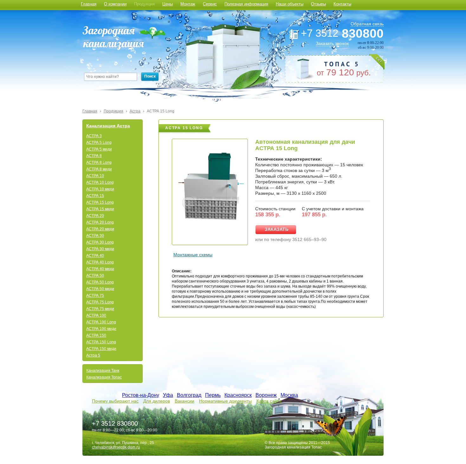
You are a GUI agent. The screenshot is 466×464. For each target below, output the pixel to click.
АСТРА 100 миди (101, 329)
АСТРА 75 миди (100, 309)
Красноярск (238, 395)
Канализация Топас (104, 377)
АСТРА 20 (95, 215)
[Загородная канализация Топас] (123, 38)
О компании (115, 4)
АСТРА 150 (96, 335)
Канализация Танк (102, 370)
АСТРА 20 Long (100, 222)
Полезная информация (246, 4)
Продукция (144, 4)
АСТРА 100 (96, 315)
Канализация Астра (108, 125)
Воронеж (266, 395)
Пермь (213, 395)
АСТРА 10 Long (100, 182)
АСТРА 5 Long (99, 142)
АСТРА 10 (95, 176)
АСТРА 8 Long (99, 162)
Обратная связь (367, 23)
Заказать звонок (332, 43)
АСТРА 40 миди (100, 269)
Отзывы (318, 4)
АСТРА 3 (94, 136)
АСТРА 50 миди (100, 289)
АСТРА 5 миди (99, 149)
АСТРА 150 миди (101, 348)
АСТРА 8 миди (99, 169)
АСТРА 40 (95, 255)
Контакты (342, 4)
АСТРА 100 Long (101, 322)
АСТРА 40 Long (100, 262)
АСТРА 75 (95, 295)
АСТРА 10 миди (100, 189)
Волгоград (189, 395)
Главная (88, 4)
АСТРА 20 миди (100, 229)
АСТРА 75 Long (100, 302)
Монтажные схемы (192, 254)
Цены (167, 4)
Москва (289, 395)
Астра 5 (93, 355)
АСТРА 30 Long (100, 242)
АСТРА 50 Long (100, 282)
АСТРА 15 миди (100, 209)
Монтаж (187, 4)
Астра (135, 111)
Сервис (210, 4)
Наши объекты (289, 4)
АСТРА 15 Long (160, 111)
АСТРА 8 (94, 156)
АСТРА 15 (95, 196)
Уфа (168, 395)
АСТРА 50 (95, 275)
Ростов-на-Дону (140, 395)
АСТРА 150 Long (101, 342)
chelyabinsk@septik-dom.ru (116, 447)
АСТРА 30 (95, 235)
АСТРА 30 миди (100, 249)
